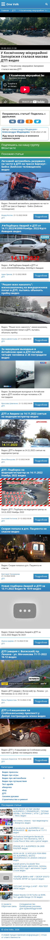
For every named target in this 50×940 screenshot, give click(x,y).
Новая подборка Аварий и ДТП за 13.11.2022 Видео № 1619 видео (23, 587)
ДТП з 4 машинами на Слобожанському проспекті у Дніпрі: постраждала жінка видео (23, 713)
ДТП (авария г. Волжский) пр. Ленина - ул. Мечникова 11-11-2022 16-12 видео (24, 654)
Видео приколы (10, 772)
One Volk (12, 4)
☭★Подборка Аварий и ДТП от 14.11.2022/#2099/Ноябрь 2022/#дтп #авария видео (23, 228)
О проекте (6, 904)
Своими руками (10, 796)
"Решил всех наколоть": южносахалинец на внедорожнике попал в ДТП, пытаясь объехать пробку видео (24, 289)
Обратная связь (9, 906)
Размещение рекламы (30, 906)
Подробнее (41, 216)
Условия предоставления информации (20, 935)
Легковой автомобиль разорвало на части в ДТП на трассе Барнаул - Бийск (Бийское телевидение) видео (24, 165)
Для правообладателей (30, 908)
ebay (4, 790)
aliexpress (7, 787)
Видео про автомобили (14, 778)
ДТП (3, 218)
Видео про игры (10, 775)
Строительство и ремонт (15, 799)
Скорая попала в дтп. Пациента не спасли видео (24, 530)
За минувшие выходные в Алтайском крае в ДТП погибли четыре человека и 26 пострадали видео (24, 353)
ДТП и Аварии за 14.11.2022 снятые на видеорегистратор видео (24, 415)
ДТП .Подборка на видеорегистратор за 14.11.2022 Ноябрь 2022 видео (21, 472)
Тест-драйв (7, 784)
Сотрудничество (27, 904)
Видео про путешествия (14, 781)
